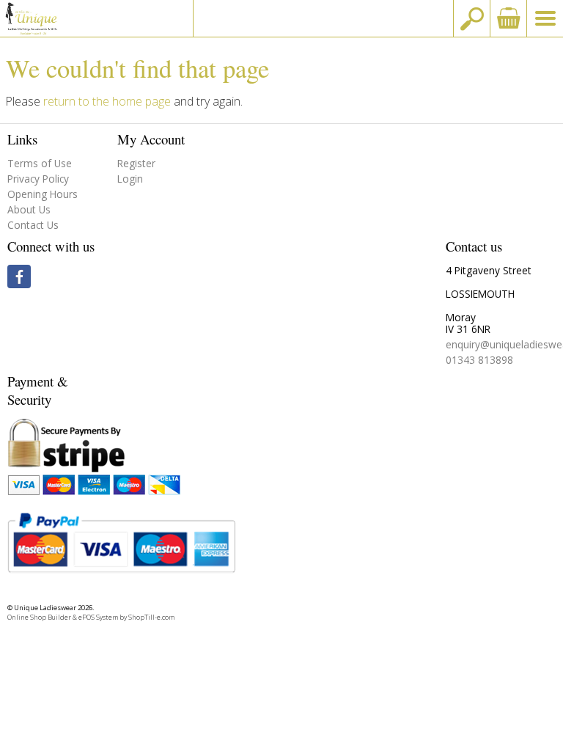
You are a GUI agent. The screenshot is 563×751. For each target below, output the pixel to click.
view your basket (508, 18)
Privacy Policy (38, 179)
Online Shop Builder (39, 617)
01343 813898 (479, 360)
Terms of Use (39, 163)
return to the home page (107, 101)
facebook (19, 276)
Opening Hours (42, 194)
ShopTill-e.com (151, 617)
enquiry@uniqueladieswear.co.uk (323, 18)
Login (130, 179)
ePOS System (98, 617)
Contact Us (33, 225)
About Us (29, 209)
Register (136, 163)
